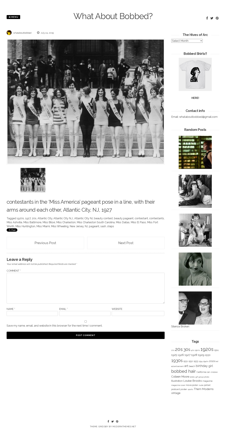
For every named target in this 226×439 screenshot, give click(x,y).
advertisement (177, 366)
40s (192, 350)
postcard (175, 389)
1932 (190, 361)
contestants (156, 218)
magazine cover (178, 385)
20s (34, 218)
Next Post (125, 243)
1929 (201, 355)
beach (192, 366)
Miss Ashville (14, 222)
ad (217, 361)
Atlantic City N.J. (63, 218)
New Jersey (77, 226)
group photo (204, 377)
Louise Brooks (192, 380)
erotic (192, 377)
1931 (185, 361)
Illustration (177, 380)
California (201, 372)
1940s (205, 361)
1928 (194, 355)
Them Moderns (204, 389)
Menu (14, 17)
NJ (86, 226)
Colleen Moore (180, 376)
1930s (177, 360)
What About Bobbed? (113, 16)
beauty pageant (124, 218)
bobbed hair (183, 371)
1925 (174, 355)
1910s (197, 350)
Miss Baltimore (32, 222)
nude (201, 385)
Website (117, 309)
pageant (91, 202)
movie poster (192, 385)
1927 (28, 218)
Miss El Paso (138, 222)
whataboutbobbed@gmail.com (198, 116)
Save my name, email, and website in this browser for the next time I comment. (54, 325)
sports (190, 389)
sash (103, 226)
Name (11, 309)
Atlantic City (45, 218)
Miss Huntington (25, 226)
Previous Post (45, 243)
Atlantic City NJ (83, 218)
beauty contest (103, 218)
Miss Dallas (123, 222)
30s (186, 349)
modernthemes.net (124, 426)
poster (184, 389)
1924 (216, 350)
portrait (207, 385)
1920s (20, 218)
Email (63, 309)
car (208, 372)
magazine (207, 381)
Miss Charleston (66, 222)
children (214, 372)
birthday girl (204, 366)
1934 (201, 361)
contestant (141, 218)
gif (197, 377)
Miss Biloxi (49, 222)
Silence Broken (180, 326)
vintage (175, 393)
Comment (14, 270)
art (186, 366)
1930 (207, 355)
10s (172, 350)
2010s (212, 361)
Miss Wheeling (59, 226)
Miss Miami (43, 226)
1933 (196, 361)
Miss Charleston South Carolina (96, 222)
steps (110, 226)
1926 (181, 355)
